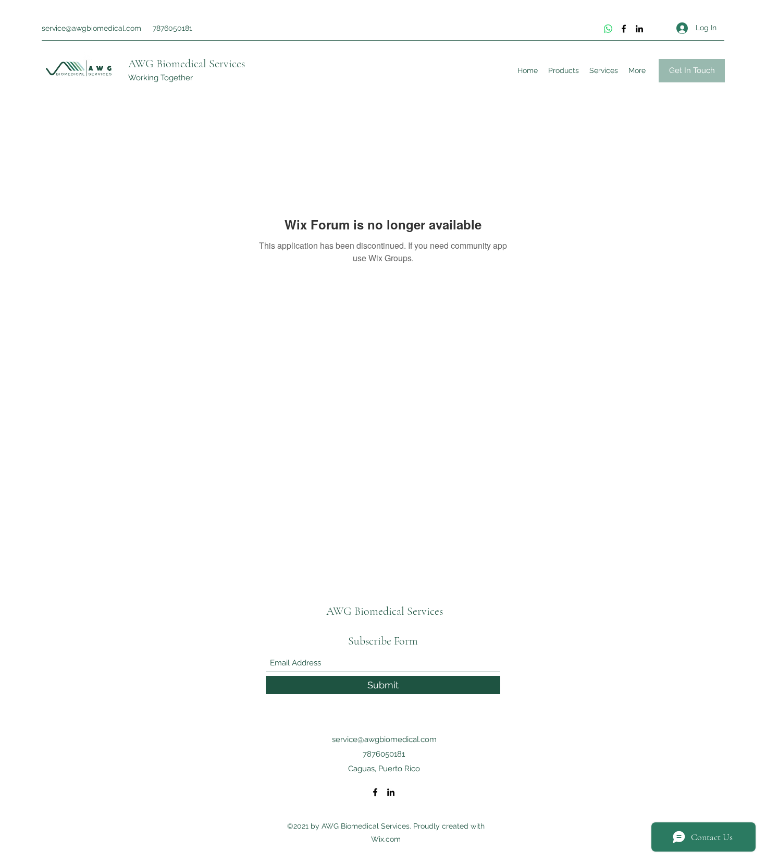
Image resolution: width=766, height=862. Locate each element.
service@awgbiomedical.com (91, 28)
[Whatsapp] (608, 28)
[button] (692, 70)
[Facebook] (624, 28)
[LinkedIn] (639, 28)
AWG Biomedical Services (186, 63)
